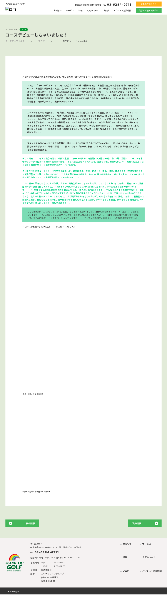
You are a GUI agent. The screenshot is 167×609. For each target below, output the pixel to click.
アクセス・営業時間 (122, 10)
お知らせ (58, 10)
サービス (70, 10)
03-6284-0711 (117, 5)
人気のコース (93, 10)
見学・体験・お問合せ (148, 10)
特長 (80, 10)
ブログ (106, 10)
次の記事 (136, 523)
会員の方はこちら (148, 3)
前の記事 (30, 523)
